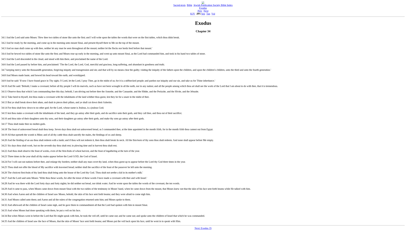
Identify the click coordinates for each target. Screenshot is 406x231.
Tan (208, 13)
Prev (200, 11)
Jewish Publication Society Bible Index (213, 5)
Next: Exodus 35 (203, 228)
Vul (213, 13)
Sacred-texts (179, 5)
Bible (189, 5)
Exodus (203, 8)
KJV (192, 13)
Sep (203, 13)
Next (205, 11)
